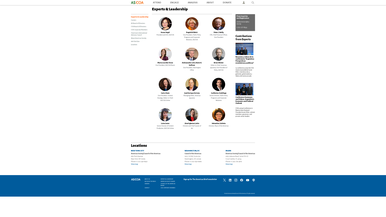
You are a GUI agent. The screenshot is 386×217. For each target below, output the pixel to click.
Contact (147, 187)
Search (253, 2)
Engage (174, 2)
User (243, 2)
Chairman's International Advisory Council (139, 34)
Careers (133, 20)
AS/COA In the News (150, 181)
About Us (147, 179)
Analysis (193, 2)
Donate (227, 2)
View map (134, 164)
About (210, 2)
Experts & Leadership (139, 17)
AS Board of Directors (138, 23)
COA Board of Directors (138, 26)
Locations (134, 44)
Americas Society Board (168, 181)
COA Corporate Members (139, 30)
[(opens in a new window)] (224, 180)
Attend (157, 2)
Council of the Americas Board (168, 184)
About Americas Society (138, 38)
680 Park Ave (135, 41)
